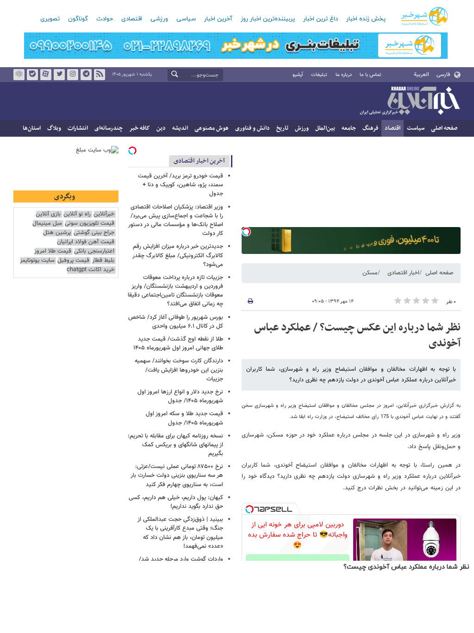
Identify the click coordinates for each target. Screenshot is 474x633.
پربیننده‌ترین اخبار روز (268, 19)
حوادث (104, 19)
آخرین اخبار (218, 19)
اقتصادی (131, 19)
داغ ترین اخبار (320, 19)
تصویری (50, 19)
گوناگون (78, 19)
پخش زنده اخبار (366, 19)
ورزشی (159, 19)
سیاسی (186, 19)
